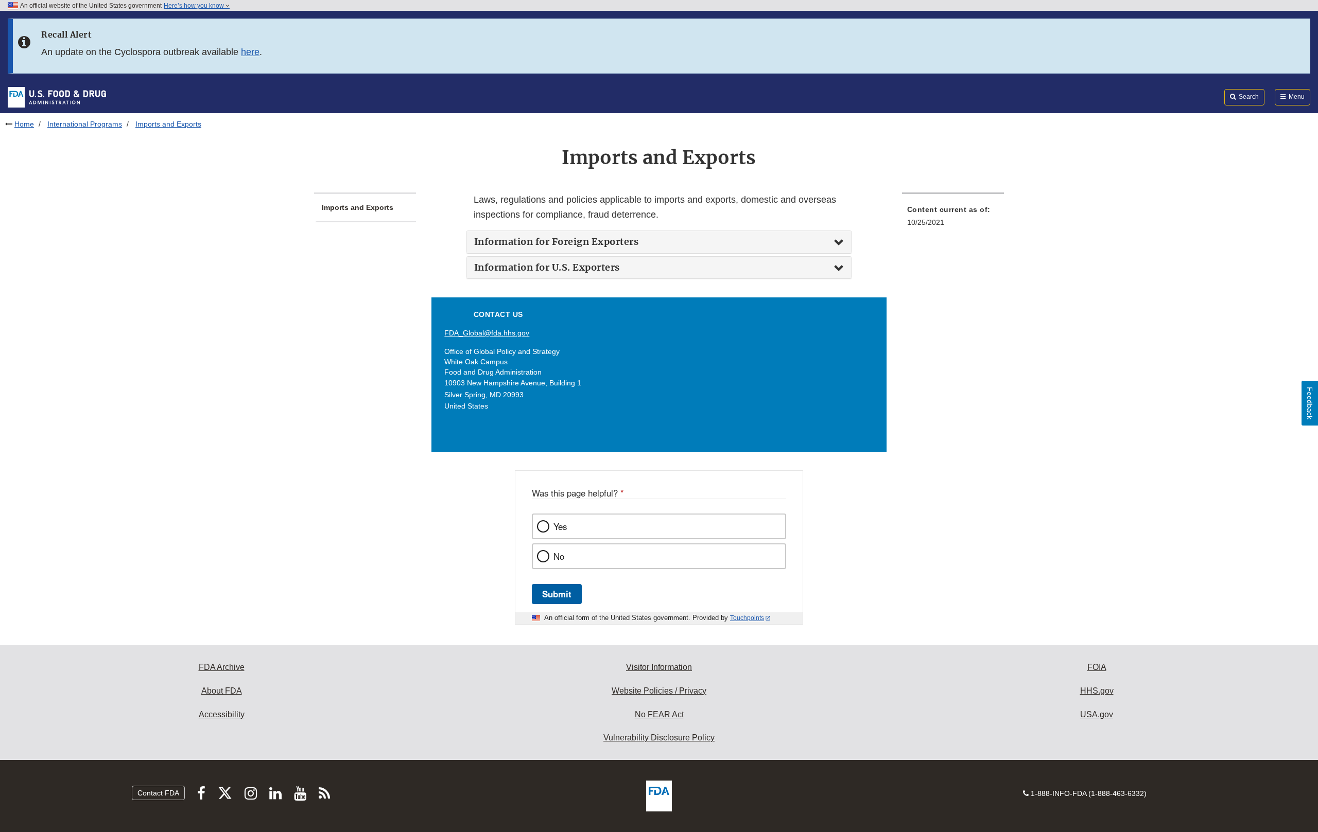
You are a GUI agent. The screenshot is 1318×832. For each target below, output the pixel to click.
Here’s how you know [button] (195, 5)
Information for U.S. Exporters (547, 267)
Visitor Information (659, 667)
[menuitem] (953, 219)
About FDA (221, 690)
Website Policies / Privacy (659, 690)
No (558, 556)
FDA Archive (222, 667)
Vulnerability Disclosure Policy (659, 737)
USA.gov (1096, 714)
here (250, 52)
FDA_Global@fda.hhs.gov (486, 333)
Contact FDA (158, 793)
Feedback (1310, 403)
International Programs (84, 124)
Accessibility (222, 714)
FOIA (1096, 667)
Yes (560, 526)
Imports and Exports (357, 207)
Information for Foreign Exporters (556, 241)
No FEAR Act (659, 714)
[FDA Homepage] (57, 97)
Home (24, 124)
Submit (556, 594)
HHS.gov (1097, 690)
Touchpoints (747, 618)
